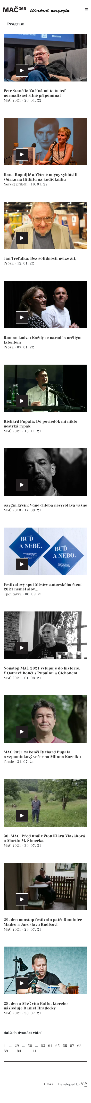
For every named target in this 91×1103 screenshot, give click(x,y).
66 (65, 1046)
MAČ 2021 (13, 100)
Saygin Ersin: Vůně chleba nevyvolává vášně (45, 505)
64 (50, 1046)
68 (79, 1046)
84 (19, 1051)
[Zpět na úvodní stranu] (37, 10)
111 (33, 1051)
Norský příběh (16, 184)
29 (17, 1046)
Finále (9, 762)
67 (72, 1046)
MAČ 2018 (13, 510)
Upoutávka (13, 594)
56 (30, 1046)
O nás (48, 1084)
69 (6, 1051)
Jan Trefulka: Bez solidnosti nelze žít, (40, 259)
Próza (9, 263)
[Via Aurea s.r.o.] (84, 1084)
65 (57, 1046)
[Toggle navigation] (86, 9)
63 (43, 1046)
